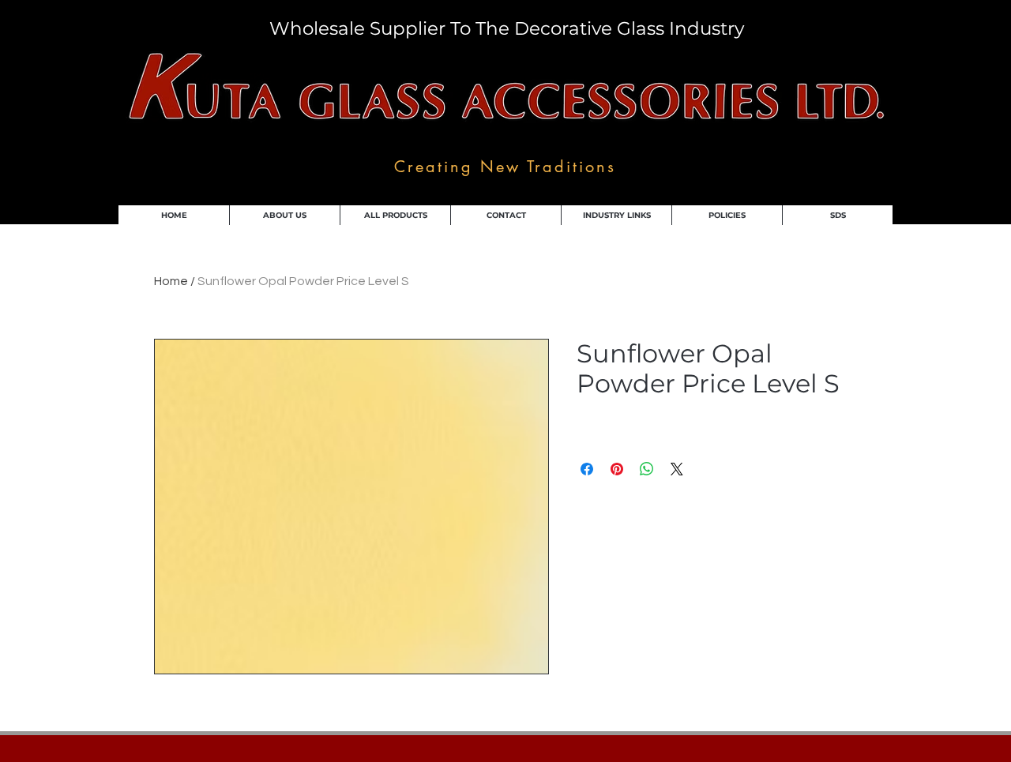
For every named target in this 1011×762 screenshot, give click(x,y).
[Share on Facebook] (586, 469)
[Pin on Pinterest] (616, 469)
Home (171, 281)
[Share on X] (676, 469)
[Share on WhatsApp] (646, 469)
